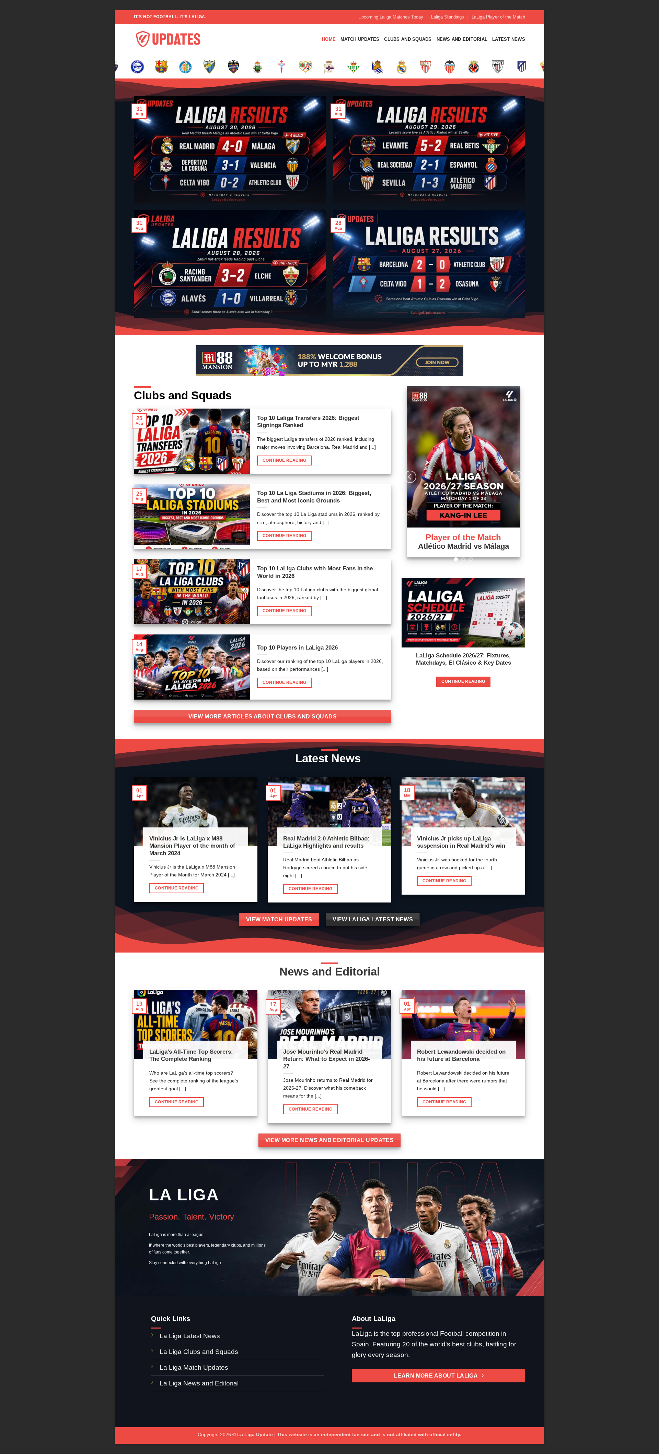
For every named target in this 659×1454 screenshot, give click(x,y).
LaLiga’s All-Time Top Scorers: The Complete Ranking (191, 1056)
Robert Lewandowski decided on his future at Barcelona (461, 1056)
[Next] (516, 477)
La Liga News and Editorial (199, 1383)
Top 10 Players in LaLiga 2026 (297, 647)
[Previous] (410, 477)
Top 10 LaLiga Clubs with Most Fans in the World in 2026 (315, 572)
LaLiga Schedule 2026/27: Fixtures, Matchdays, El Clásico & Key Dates (463, 659)
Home (329, 39)
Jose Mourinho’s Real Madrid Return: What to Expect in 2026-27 (326, 1059)
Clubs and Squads (407, 39)
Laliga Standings (447, 17)
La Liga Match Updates (194, 1367)
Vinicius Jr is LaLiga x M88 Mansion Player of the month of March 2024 (192, 846)
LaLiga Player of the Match (498, 17)
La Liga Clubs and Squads (199, 1351)
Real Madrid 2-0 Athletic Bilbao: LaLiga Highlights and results (326, 842)
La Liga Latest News (191, 1336)
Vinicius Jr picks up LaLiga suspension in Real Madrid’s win (461, 842)
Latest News (508, 39)
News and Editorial (462, 39)
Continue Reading (285, 460)
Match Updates (359, 39)
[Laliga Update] (168, 39)
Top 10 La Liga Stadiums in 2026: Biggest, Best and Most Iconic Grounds (314, 497)
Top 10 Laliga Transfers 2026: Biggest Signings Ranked (308, 422)
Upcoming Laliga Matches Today (390, 17)
